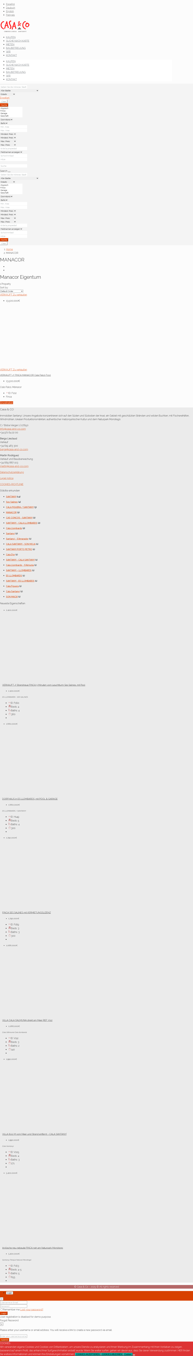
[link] (44, 366)
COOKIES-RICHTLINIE (11, 484)
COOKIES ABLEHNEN (112, 1354)
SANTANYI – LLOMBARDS (19, 570)
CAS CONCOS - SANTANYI (19, 518)
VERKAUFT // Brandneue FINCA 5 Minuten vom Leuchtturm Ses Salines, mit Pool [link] (43, 685)
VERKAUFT (6, 294)
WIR (8, 51)
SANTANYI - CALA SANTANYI (20, 560)
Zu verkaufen (20, 294)
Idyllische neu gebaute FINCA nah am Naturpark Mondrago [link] (32, 1247)
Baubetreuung (16, 48)
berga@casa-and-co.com (14, 449)
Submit (4, 1340)
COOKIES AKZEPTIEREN (88, 1354)
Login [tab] (9, 1293)
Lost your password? (31, 1309)
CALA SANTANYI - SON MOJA (20, 544)
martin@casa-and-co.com (14, 466)
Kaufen (11, 37)
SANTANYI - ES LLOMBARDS (20, 581)
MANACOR (11, 512)
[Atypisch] (11, 108)
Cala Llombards (14, 528)
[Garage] (11, 113)
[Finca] (11, 111)
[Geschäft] (11, 116)
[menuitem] (10, 4)
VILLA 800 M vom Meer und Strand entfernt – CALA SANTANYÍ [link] (34, 1134)
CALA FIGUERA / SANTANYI (20, 507)
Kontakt (11, 55)
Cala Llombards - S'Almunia (20, 565)
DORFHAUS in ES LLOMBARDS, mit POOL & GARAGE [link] (30, 799)
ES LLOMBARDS (14, 575)
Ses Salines (12, 502)
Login (3, 1313)
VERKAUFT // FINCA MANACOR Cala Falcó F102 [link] (25, 375)
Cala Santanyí (13, 591)
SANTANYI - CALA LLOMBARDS (21, 523)
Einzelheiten (6, 402)
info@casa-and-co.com (13, 428)
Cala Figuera (12, 586)
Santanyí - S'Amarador (17, 539)
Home (9, 249)
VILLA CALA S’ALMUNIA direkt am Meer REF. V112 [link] (27, 1020)
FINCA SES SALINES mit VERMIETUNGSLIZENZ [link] (26, 912)
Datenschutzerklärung (12, 472)
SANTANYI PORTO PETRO (19, 549)
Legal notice (6, 478)
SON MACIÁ (12, 596)
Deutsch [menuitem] (10, 7)
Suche (4, 105)
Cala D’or (10, 554)
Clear (3, 101)
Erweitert (4, 97)
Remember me (11, 1309)
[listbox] (11, 291)
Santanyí (10, 533)
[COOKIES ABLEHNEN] (134, 1354)
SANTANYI (11, 496)
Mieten (10, 44)
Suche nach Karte (17, 40)
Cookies (127, 1354)
